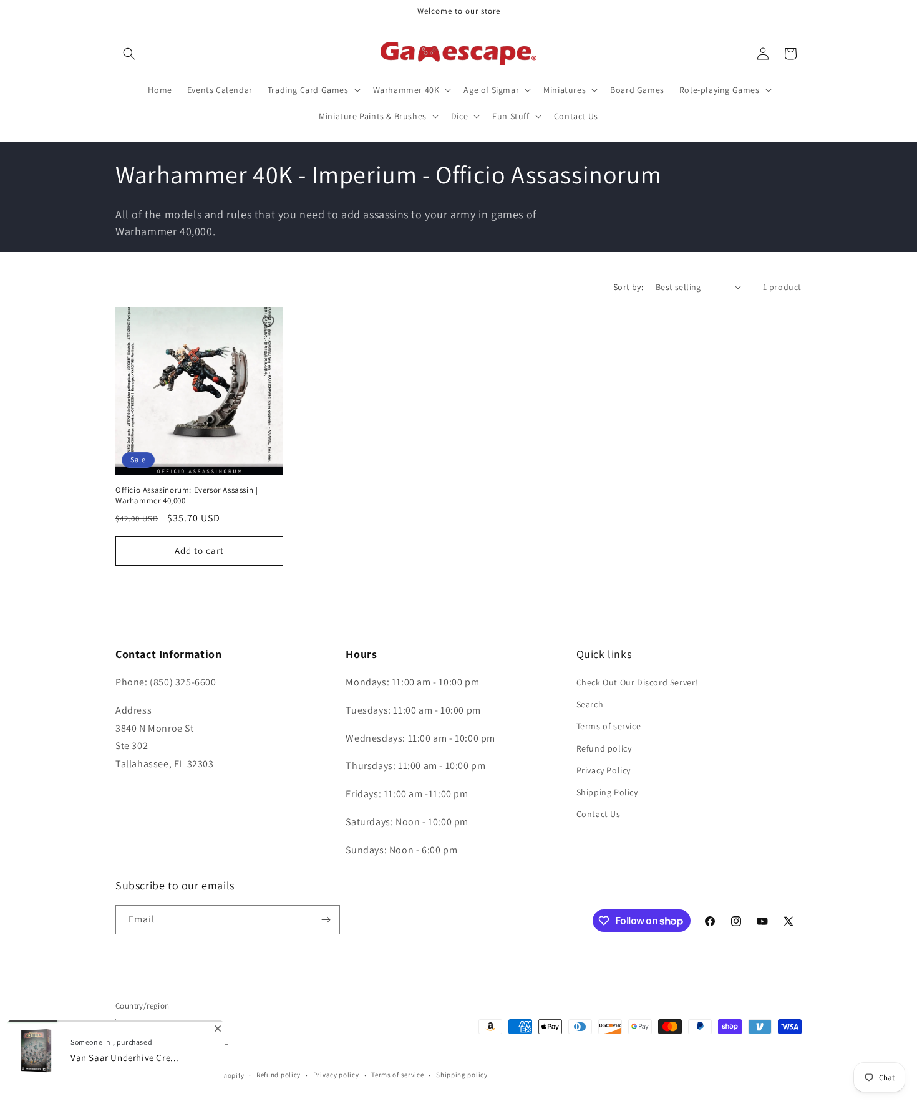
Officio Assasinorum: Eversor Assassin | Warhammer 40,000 (186, 495)
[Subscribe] (325, 919)
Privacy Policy (603, 770)
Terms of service (608, 726)
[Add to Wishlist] (268, 322)
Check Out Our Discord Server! (637, 682)
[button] (129, 53)
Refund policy (604, 748)
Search (590, 704)
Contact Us (598, 814)
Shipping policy (462, 1074)
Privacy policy (336, 1074)
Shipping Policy (607, 792)
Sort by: (628, 287)
